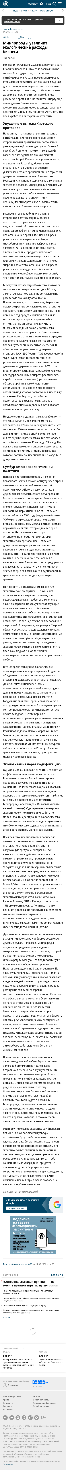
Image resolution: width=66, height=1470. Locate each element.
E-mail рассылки (41, 1406)
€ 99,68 (24, 10)
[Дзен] (18, 1417)
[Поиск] (54, 4)
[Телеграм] (5, 1417)
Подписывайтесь (16, 1208)
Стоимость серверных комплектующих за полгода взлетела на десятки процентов (31, 1311)
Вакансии (8, 1409)
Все (22, 1348)
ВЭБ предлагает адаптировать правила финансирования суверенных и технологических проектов (18, 1363)
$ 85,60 (15, 10)
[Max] (36, 1417)
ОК (59, 20)
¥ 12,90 (33, 10)
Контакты (8, 1403)
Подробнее (8, 1464)
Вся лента (57, 1275)
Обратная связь (41, 1399)
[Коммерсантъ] (5, 3)
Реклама (7, 1406)
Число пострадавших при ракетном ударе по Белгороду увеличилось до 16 (28, 1292)
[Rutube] (30, 1417)
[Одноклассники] (24, 1417)
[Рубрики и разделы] (60, 4)
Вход (48, 3)
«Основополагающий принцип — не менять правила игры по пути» (30, 1283)
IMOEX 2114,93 (46, 10)
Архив (6, 1399)
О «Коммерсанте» (12, 1396)
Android (36, 1396)
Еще (5, 1317)
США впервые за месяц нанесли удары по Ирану (24, 1305)
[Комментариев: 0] (13, 37)
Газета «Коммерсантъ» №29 (17, 1264)
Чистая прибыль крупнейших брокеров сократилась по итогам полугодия (31, 1299)
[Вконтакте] (11, 1417)
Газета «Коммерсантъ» (13, 29)
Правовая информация (44, 1403)
